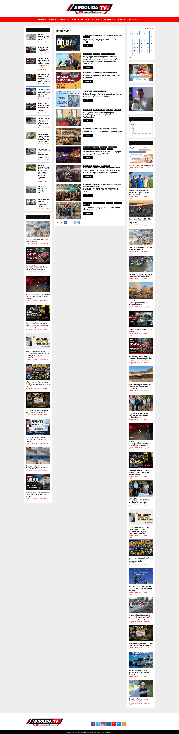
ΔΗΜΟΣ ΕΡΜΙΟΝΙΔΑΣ (133, 1)
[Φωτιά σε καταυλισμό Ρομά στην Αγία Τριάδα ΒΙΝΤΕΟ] (31, 37)
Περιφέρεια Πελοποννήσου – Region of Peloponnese (139, 700)
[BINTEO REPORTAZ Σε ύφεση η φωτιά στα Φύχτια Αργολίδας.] (31, 189)
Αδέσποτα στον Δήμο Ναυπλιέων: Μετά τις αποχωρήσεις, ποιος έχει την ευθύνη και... (38, 384)
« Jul (130, 57)
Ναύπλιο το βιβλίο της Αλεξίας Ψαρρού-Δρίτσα (102, 131)
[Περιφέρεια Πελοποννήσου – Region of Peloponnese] (141, 688)
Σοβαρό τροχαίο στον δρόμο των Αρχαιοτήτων (43, 49)
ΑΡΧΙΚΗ (112, 1)
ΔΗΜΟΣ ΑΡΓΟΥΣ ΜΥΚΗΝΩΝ (99, 35)
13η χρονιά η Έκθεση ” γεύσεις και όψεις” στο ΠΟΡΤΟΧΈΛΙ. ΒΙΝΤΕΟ (141, 275)
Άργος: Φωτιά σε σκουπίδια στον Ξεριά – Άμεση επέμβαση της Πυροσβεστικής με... (140, 303)
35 (77, 222)
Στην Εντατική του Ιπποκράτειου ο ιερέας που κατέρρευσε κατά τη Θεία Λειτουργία (44, 78)
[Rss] (124, 724)
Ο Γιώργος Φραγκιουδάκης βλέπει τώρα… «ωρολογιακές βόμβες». (37, 411)
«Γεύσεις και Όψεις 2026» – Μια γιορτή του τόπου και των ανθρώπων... (140, 221)
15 (148, 44)
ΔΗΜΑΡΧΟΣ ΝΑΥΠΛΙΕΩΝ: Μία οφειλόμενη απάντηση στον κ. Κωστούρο (36, 439)
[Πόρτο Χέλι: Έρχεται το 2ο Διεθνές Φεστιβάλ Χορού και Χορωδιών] (141, 660)
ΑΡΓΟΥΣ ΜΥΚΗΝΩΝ (145, 1)
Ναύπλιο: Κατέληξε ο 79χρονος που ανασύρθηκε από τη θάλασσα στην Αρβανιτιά (44, 92)
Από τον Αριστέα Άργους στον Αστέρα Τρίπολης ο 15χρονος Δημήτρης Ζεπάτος (139, 192)
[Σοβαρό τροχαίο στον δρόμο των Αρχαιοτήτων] (31, 50)
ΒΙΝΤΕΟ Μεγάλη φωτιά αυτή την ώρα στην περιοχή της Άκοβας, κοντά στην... (140, 386)
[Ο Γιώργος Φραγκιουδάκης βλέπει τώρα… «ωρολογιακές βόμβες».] (38, 400)
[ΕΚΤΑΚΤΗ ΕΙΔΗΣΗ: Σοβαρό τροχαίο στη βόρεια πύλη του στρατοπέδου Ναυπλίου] (31, 106)
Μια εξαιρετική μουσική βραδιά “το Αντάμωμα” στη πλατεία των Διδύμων (140, 588)
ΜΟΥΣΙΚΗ (103, 148)
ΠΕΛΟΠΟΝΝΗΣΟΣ (118, 35)
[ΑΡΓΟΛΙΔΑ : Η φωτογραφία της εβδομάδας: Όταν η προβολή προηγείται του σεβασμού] (141, 488)
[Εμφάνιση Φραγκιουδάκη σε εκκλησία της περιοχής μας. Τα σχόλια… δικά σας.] (141, 403)
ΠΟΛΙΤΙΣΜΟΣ (86, 37)
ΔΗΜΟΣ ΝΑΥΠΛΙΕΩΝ (121, 1)
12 (137, 44)
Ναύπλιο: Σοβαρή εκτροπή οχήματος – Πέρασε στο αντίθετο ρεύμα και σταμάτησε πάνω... (37, 268)
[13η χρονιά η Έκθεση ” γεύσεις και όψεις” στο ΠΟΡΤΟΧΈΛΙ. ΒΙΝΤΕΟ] (141, 264)
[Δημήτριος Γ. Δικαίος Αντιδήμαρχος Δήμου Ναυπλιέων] (38, 455)
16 (151, 44)
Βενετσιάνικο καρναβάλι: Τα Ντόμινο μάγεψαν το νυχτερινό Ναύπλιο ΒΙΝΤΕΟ (102, 153)
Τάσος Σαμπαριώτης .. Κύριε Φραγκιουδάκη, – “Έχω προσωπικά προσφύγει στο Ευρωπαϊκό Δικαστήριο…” (37, 354)
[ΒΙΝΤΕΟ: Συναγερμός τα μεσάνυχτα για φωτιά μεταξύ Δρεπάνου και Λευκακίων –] (38, 284)
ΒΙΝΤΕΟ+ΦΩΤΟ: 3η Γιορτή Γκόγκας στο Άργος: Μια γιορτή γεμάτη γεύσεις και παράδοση (102, 171)
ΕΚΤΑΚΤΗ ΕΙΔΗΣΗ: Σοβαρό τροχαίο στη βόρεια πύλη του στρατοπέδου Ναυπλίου (44, 107)
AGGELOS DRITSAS (32, 243)
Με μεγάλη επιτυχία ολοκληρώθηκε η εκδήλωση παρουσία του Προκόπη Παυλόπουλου (98, 115)
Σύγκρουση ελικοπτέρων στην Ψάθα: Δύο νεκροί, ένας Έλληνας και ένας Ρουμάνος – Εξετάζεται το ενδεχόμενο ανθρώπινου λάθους (43, 172)
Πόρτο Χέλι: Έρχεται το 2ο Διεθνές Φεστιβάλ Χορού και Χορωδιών (139, 672)
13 (141, 44)
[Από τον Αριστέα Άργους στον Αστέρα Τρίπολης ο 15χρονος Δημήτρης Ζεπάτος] (141, 180)
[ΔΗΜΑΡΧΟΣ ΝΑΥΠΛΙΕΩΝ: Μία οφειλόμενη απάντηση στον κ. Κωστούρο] (38, 427)
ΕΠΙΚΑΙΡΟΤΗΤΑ (109, 35)
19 (137, 47)
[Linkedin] (108, 724)
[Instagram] (103, 724)
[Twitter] (98, 724)
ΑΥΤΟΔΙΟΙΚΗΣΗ (96, 53)
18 (134, 47)
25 (134, 51)
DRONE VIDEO (86, 147)
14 (144, 44)
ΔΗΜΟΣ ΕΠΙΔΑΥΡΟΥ (156, 1)
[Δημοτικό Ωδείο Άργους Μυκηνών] (141, 155)
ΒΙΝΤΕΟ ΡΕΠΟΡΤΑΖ (112, 147)
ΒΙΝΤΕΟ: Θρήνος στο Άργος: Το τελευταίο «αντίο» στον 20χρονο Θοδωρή (44, 203)
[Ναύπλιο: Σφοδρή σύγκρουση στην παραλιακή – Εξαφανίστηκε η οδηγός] (31, 120)
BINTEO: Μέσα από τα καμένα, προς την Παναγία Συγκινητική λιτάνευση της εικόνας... (139, 617)
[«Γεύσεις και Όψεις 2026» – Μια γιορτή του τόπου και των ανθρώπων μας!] (141, 208)
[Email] (119, 724)
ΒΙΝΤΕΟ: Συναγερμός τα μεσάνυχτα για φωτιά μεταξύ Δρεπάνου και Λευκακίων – (38, 296)
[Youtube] (114, 724)
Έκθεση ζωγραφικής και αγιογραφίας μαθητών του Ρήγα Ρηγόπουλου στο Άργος (102, 95)
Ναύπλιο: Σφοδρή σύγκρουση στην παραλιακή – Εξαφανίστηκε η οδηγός (43, 122)
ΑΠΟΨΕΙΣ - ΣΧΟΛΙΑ (87, 35)
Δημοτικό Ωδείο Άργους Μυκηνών (141, 165)
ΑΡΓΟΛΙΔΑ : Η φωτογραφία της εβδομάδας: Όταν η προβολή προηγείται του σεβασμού (139, 501)
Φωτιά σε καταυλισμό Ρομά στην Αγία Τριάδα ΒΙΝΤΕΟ (37, 240)
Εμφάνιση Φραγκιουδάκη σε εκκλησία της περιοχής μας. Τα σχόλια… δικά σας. (139, 415)
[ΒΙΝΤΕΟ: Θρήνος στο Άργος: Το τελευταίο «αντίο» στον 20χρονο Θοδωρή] (31, 202)
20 (141, 47)
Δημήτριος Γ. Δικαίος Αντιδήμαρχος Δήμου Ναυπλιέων (37, 467)
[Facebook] (93, 724)
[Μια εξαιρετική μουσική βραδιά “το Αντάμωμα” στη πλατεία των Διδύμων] (141, 576)
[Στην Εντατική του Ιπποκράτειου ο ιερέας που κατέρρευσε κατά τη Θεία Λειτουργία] (31, 77)
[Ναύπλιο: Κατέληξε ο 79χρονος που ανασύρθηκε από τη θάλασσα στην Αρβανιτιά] (31, 91)
